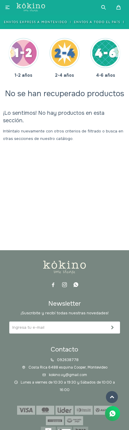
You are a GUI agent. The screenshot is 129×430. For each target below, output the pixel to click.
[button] (103, 7)
